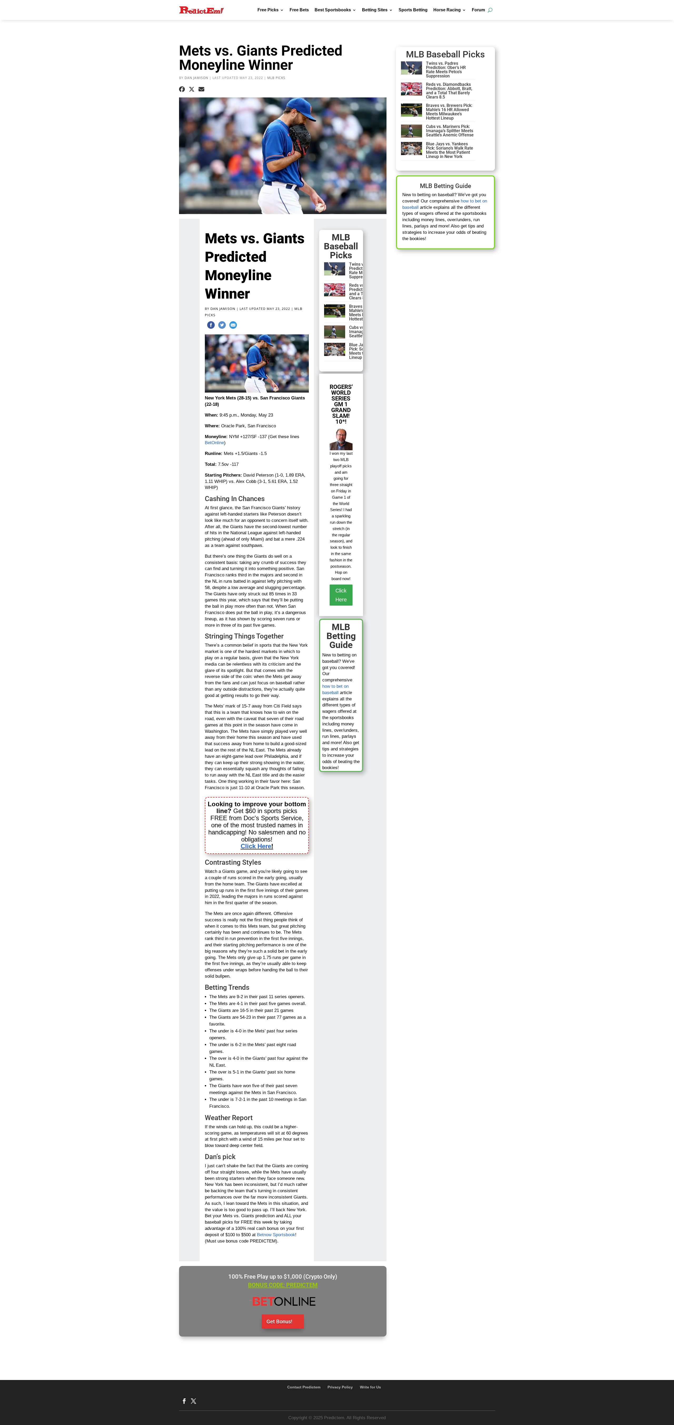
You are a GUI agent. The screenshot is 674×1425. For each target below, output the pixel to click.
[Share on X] (192, 89)
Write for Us (370, 1387)
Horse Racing (447, 10)
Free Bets (299, 10)
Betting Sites (375, 10)
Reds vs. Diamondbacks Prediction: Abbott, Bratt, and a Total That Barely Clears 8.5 (449, 91)
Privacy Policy (340, 1387)
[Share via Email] (201, 89)
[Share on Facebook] (182, 89)
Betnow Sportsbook (276, 1234)
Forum (478, 10)
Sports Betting (413, 10)
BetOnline (214, 442)
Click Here (256, 846)
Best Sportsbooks (333, 10)
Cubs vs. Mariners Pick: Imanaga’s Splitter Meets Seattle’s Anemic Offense (450, 130)
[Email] (233, 326)
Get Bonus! (279, 1321)
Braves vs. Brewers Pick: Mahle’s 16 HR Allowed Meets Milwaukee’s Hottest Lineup (449, 112)
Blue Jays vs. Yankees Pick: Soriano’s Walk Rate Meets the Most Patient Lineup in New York (449, 150)
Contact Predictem (303, 1387)
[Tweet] (222, 326)
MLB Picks (276, 78)
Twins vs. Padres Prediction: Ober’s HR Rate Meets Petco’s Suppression (446, 69)
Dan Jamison (196, 78)
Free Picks (268, 10)
